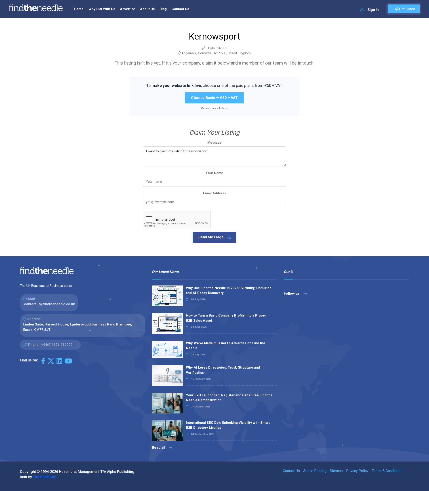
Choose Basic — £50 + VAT (214, 97)
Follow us (292, 293)
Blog (163, 9)
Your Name (214, 173)
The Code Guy (44, 477)
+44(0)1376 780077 (57, 345)
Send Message (211, 237)
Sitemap (336, 471)
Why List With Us (101, 9)
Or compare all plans (214, 108)
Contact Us (180, 9)
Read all (159, 447)
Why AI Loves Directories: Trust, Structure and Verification (223, 370)
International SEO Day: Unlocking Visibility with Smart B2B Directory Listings (228, 425)
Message (214, 143)
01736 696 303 (216, 48)
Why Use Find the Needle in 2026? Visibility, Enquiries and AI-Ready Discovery (228, 290)
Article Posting (314, 471)
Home (79, 9)
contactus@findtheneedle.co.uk (49, 304)
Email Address (214, 193)
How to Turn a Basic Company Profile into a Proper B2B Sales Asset (226, 318)
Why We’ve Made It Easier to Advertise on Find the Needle (225, 345)
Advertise (127, 9)
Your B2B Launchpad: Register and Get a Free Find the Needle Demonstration (229, 397)
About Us (147, 9)
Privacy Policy (357, 471)
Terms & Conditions (387, 471)
